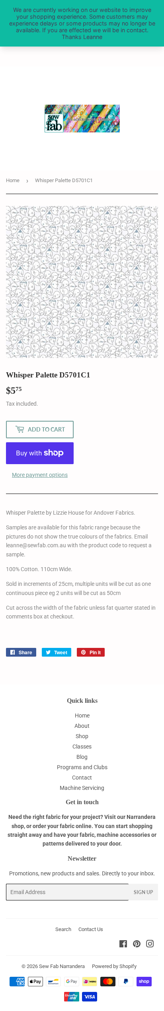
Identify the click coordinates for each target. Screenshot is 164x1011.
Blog (82, 757)
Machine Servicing (82, 788)
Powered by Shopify (114, 966)
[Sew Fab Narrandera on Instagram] (150, 945)
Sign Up (143, 892)
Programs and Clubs (82, 767)
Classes (82, 746)
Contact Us (90, 929)
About (82, 726)
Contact (82, 777)
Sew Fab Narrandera (62, 966)
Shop (82, 736)
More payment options (40, 475)
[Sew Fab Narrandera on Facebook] (123, 945)
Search (63, 929)
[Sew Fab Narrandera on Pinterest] (137, 945)
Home (13, 180)
